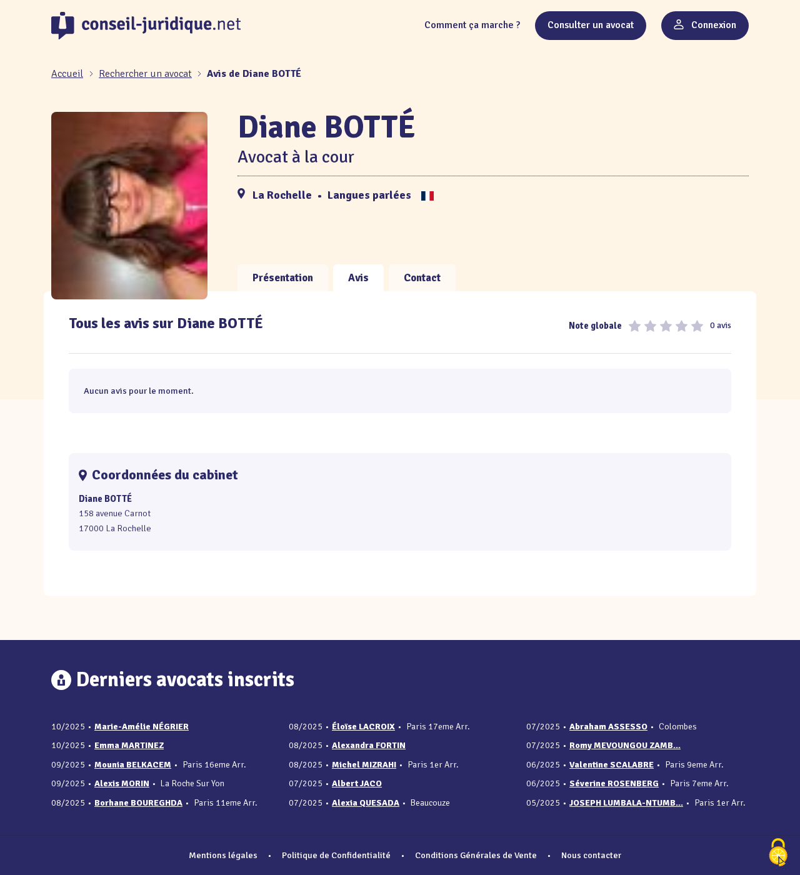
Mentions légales (223, 855)
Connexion (712, 25)
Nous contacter (591, 855)
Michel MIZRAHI (364, 764)
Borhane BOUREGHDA (138, 803)
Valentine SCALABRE (611, 764)
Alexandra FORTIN (369, 745)
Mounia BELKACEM (132, 764)
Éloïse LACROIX (363, 726)
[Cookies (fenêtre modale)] (778, 853)
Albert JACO (357, 783)
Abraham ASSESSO (608, 726)
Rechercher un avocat (145, 74)
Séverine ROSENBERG (614, 783)
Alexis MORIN (121, 783)
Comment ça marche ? (472, 25)
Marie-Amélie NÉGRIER (141, 726)
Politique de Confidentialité (336, 855)
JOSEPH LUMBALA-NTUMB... (626, 803)
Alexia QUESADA (365, 803)
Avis (358, 277)
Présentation (282, 277)
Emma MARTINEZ (129, 745)
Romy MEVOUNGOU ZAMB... (625, 745)
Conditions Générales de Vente (476, 855)
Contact (422, 277)
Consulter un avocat (591, 25)
